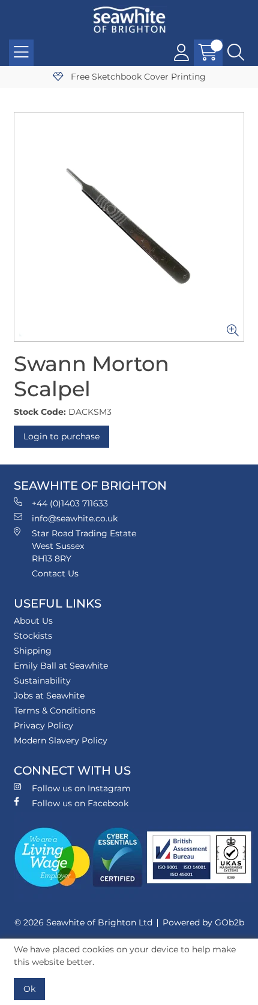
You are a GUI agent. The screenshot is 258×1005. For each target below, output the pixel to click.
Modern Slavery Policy (60, 740)
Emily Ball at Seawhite (61, 665)
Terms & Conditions (54, 710)
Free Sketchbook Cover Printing (137, 76)
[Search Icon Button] (236, 53)
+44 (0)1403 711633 (70, 503)
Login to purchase (61, 436)
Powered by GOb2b (203, 922)
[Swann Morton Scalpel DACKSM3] (129, 227)
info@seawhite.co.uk (75, 518)
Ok (29, 988)
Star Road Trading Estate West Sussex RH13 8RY (84, 546)
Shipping (33, 650)
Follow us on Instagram (81, 788)
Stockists (33, 635)
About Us (33, 620)
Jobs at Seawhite (49, 695)
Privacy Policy (43, 725)
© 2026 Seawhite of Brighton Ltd (83, 922)
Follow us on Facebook (80, 803)
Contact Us (55, 573)
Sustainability (42, 680)
